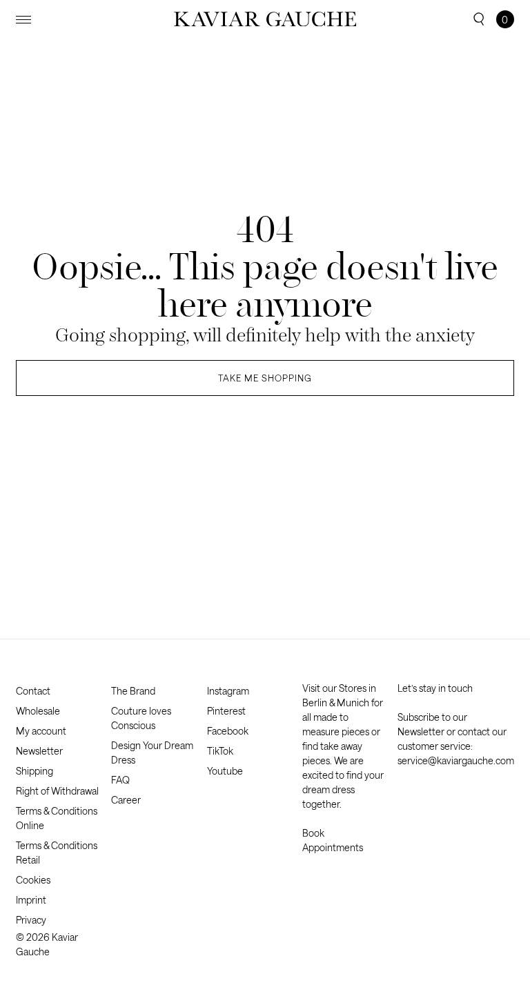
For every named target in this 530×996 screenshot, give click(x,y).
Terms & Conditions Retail (56, 852)
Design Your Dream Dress (152, 752)
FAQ (120, 780)
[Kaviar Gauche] (265, 19)
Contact (33, 691)
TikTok (220, 751)
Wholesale (38, 711)
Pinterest (226, 711)
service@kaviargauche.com (456, 760)
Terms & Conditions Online (56, 818)
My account (41, 731)
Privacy (31, 920)
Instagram (228, 691)
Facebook (227, 731)
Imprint (31, 900)
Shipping (34, 771)
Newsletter (39, 751)
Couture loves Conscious (141, 718)
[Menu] (23, 19)
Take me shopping (265, 378)
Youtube (225, 771)
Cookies (33, 880)
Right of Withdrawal (57, 791)
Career (126, 800)
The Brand (133, 691)
